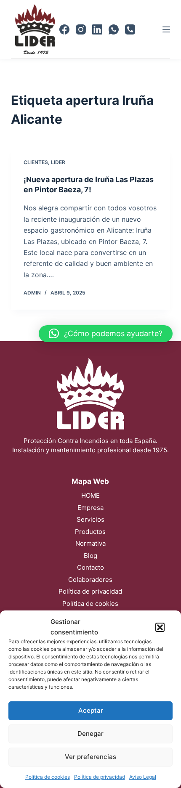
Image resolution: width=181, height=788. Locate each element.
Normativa (90, 543)
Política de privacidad (99, 777)
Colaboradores (90, 580)
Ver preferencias (90, 757)
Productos (90, 532)
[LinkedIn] (97, 29)
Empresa (90, 508)
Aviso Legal (142, 777)
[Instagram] (81, 29)
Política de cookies (47, 777)
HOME (90, 495)
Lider (58, 162)
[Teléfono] (130, 29)
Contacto (90, 567)
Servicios (90, 519)
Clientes (36, 162)
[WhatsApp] (114, 29)
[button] (160, 627)
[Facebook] (64, 29)
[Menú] (166, 29)
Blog (90, 556)
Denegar (90, 734)
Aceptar (90, 710)
